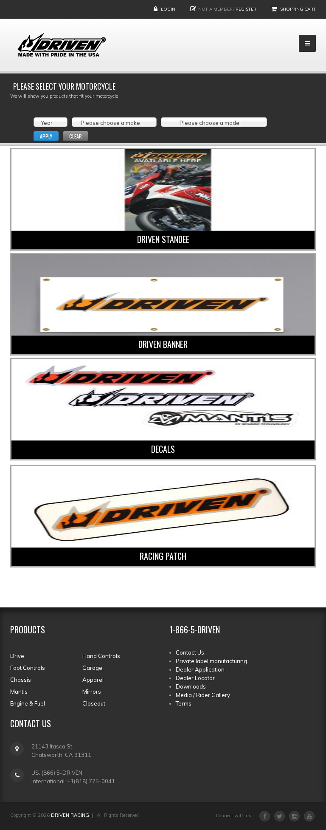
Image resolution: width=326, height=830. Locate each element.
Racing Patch (163, 556)
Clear (75, 136)
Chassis (20, 679)
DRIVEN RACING (70, 815)
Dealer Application (200, 669)
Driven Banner (163, 344)
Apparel (93, 679)
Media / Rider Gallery (203, 695)
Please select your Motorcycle (64, 86)
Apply (46, 136)
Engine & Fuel (27, 703)
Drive (17, 655)
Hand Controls (101, 655)
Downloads (191, 686)
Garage (92, 667)
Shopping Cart (298, 9)
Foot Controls (27, 667)
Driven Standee (163, 239)
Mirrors (91, 691)
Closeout (93, 703)
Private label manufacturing (211, 661)
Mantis (19, 691)
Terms (183, 703)
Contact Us (190, 652)
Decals (163, 449)
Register (246, 9)
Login (168, 9)
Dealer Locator (195, 678)
